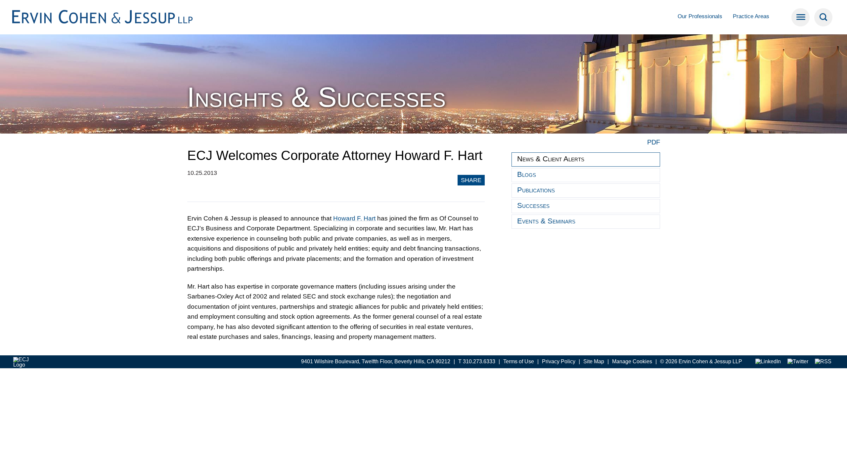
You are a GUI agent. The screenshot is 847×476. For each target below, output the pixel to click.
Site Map (593, 361)
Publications (536, 190)
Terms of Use (518, 361)
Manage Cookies (632, 361)
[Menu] (800, 17)
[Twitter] (797, 362)
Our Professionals (700, 16)
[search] (823, 17)
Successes (533, 205)
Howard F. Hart (354, 218)
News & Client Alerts (550, 159)
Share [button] (471, 180)
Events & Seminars (546, 221)
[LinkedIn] (768, 362)
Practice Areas (751, 16)
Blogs (526, 174)
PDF (653, 142)
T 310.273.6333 (476, 361)
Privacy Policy (558, 361)
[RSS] (823, 362)
